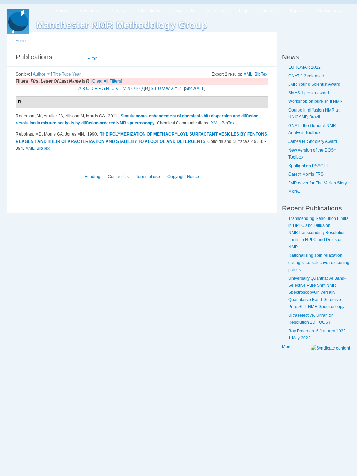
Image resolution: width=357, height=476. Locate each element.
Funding (92, 176)
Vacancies (216, 10)
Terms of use (148, 176)
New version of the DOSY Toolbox (312, 154)
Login (244, 10)
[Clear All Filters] (106, 81)
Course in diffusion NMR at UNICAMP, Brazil (313, 114)
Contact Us (118, 176)
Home (61, 10)
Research (88, 10)
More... (294, 191)
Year (76, 74)
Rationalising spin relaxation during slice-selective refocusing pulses (318, 262)
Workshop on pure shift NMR (315, 101)
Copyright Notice (183, 176)
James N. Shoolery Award (312, 141)
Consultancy (330, 10)
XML (248, 74)
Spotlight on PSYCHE (308, 165)
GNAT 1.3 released (306, 76)
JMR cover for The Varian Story (317, 183)
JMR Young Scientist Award (314, 84)
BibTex (261, 74)
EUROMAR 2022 (304, 67)
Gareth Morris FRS (306, 174)
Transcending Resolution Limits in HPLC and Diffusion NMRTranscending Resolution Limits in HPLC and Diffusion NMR (318, 232)
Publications (148, 10)
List (73, 58)
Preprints (296, 10)
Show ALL (194, 88)
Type (66, 74)
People (117, 10)
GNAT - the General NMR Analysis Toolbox (312, 129)
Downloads (183, 10)
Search (269, 10)
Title (57, 74)
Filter (92, 58)
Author (39, 74)
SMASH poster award (308, 93)
